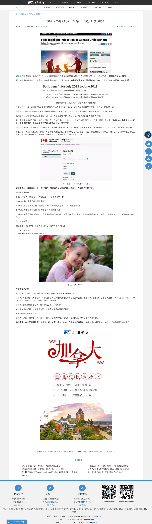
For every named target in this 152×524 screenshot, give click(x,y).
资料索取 (132, 26)
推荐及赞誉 (60, 7)
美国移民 (65, 2)
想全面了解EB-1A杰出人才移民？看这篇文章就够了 (109, 466)
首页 (51, 2)
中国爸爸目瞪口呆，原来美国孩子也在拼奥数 (106, 472)
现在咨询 (122, 26)
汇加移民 (21, 14)
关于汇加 (118, 2)
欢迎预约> (18, 505)
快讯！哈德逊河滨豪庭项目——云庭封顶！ (99, 451)
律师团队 (72, 7)
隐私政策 (95, 522)
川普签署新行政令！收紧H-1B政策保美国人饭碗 (42, 466)
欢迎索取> (82, 505)
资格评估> (50, 505)
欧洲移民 (78, 2)
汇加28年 (47, 7)
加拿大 (20, 75)
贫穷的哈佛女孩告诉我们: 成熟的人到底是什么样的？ (110, 469)
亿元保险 (105, 2)
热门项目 (91, 2)
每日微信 (39, 14)
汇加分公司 (97, 7)
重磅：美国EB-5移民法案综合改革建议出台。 (60, 451)
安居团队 (84, 7)
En (17, 7)
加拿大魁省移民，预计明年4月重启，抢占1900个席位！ (45, 469)
